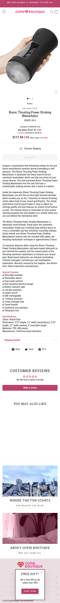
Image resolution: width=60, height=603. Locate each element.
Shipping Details (12, 340)
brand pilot (29, 601)
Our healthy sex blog (30, 506)
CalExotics (30, 108)
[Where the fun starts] (30, 481)
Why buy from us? (30, 553)
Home (29, 103)
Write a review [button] (30, 387)
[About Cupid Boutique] (30, 528)
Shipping (21, 133)
